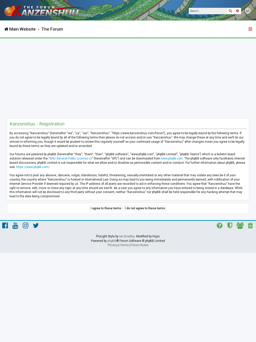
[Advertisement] (128, 76)
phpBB (112, 241)
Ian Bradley (127, 236)
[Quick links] (251, 29)
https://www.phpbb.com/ (33, 167)
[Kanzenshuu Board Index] (45, 10)
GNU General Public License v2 (71, 158)
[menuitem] (248, 12)
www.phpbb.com (172, 158)
